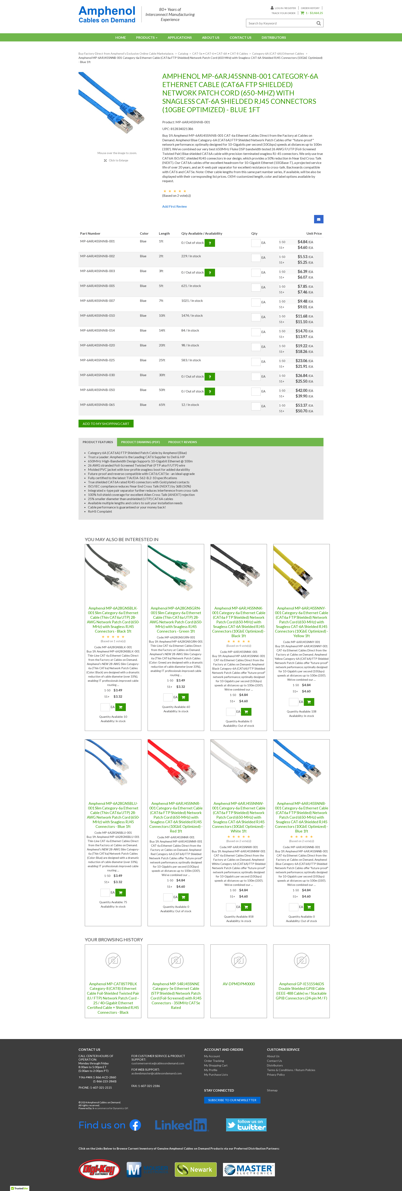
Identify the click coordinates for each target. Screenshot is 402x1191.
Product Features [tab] (98, 442)
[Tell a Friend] (318, 219)
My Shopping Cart (216, 1065)
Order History (310, 8)
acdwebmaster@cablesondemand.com (156, 1073)
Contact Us (240, 37)
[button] (311, 13)
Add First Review (174, 206)
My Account (212, 1056)
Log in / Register (285, 8)
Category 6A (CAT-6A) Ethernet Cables (278, 53)
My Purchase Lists (216, 1074)
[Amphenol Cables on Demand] (107, 14)
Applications (180, 37)
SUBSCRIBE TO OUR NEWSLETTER (232, 1100)
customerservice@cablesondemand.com (157, 1063)
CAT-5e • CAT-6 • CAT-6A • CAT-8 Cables (220, 53)
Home (120, 37)
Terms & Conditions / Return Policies (291, 1070)
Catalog (183, 53)
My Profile (210, 1070)
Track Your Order (283, 13)
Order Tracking (214, 1060)
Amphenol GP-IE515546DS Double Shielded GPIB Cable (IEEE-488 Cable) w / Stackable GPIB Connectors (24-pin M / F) (301, 990)
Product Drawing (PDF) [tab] (140, 442)
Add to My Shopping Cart (106, 424)
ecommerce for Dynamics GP (111, 1108)
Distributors (274, 37)
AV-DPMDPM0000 (239, 983)
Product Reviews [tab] (182, 442)
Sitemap (272, 1090)
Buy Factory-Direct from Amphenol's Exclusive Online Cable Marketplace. (126, 53)
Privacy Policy (276, 1074)
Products (145, 37)
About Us (210, 37)
